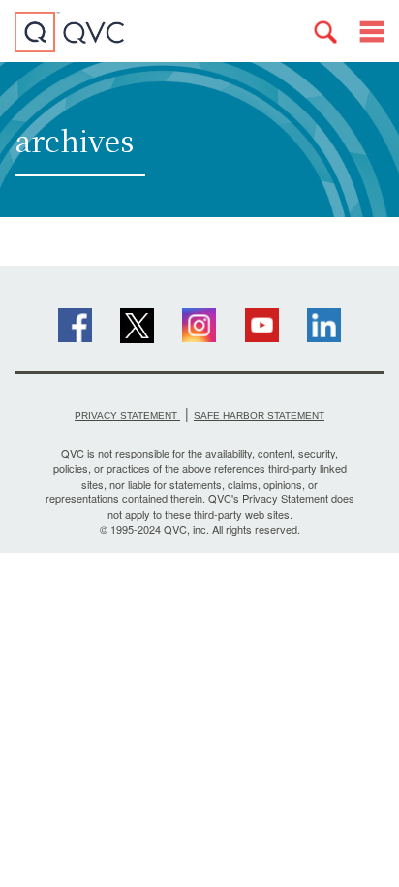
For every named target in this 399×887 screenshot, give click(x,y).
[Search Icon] (325, 32)
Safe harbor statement (259, 415)
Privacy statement (127, 415)
